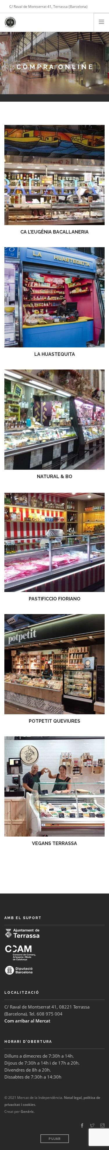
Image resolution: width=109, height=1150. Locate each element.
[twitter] (92, 1126)
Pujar (55, 1139)
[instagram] (102, 1126)
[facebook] (82, 1126)
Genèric (27, 1111)
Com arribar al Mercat (27, 1021)
